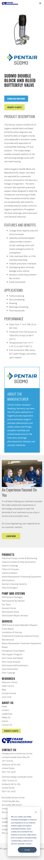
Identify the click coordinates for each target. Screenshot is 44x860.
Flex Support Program (12, 654)
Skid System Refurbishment (15, 665)
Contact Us (7, 724)
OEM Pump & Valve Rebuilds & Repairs (19, 625)
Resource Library (9, 682)
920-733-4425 (9, 772)
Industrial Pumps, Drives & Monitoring (19, 558)
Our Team (6, 604)
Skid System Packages (12, 597)
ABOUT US (7, 703)
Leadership (7, 713)
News (4, 706)
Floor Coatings (8, 672)
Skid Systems (8, 580)
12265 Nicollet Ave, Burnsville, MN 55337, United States (12, 805)
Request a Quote (11, 731)
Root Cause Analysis (11, 661)
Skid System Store (10, 611)
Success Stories (9, 608)
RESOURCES (8, 678)
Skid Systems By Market (13, 600)
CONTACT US (9, 750)
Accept (27, 850)
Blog (4, 689)
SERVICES (7, 621)
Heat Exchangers (10, 587)
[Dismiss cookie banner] (36, 812)
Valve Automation (10, 669)
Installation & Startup (12, 632)
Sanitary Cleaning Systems (14, 584)
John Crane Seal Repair (12, 658)
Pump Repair (8, 628)
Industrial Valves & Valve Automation (19, 562)
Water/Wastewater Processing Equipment (21, 576)
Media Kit (6, 717)
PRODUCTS (8, 554)
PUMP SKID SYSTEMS (13, 593)
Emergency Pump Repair (13, 650)
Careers (5, 710)
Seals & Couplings (10, 565)
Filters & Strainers (10, 569)
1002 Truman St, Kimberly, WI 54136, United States (11, 784)
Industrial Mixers (9, 573)
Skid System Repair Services (15, 615)
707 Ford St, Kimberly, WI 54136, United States (11, 764)
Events (5, 721)
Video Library (8, 686)
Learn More (11, 536)
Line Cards (6, 697)
